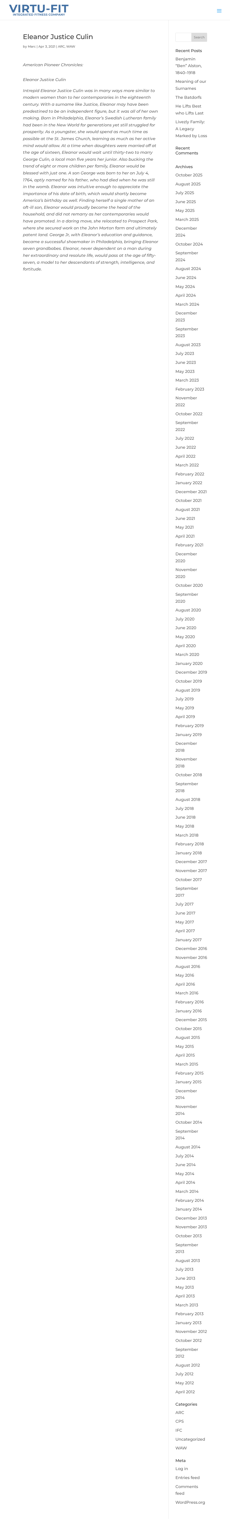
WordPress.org (190, 1502)
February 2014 (189, 1200)
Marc (32, 46)
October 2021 (188, 500)
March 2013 (186, 1305)
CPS (179, 1421)
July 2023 (184, 353)
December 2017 (191, 861)
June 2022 (185, 447)
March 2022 (187, 465)
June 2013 (185, 1278)
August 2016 (187, 966)
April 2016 (185, 984)
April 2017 (185, 930)
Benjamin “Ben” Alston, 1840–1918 (188, 66)
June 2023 (185, 362)
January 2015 (188, 1081)
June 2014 (185, 1164)
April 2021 (185, 536)
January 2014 (188, 1209)
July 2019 (184, 699)
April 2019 (185, 716)
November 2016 (191, 957)
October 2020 (189, 585)
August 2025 (188, 184)
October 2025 (188, 175)
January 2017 (188, 939)
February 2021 (189, 545)
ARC (61, 46)
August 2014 (187, 1147)
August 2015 (187, 1037)
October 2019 (188, 681)
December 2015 (191, 1019)
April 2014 (185, 1182)
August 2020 (188, 610)
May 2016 (184, 975)
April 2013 (185, 1296)
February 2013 (189, 1313)
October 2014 (188, 1122)
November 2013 (191, 1226)
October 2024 (189, 244)
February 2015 (189, 1073)
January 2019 (188, 734)
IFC (178, 1430)
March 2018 (187, 835)
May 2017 (184, 922)
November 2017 (191, 870)
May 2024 (185, 286)
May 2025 (185, 210)
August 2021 (187, 509)
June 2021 (185, 518)
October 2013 (188, 1235)
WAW (70, 46)
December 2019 (191, 672)
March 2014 (187, 1191)
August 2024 (188, 268)
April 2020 (185, 645)
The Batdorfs (188, 97)
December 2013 (191, 1218)
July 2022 (184, 438)
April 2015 (185, 1055)
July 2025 (184, 192)
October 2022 (188, 413)
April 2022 (185, 456)
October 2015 (188, 1028)
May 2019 (184, 708)
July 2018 (184, 808)
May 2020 (185, 636)
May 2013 (184, 1287)
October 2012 (188, 1340)
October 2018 (188, 774)
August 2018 (187, 799)
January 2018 (188, 853)
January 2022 (188, 482)
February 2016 (189, 1002)
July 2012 (184, 1374)
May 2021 (184, 527)
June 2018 (185, 817)
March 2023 (187, 380)
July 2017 (184, 904)
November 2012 (191, 1331)
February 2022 (189, 474)
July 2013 (184, 1269)
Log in (181, 1468)
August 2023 (188, 344)
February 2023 (189, 389)
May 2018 (184, 826)
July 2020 (185, 619)
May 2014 (184, 1173)
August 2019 (187, 690)
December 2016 (191, 948)
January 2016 (188, 1011)
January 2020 (189, 663)
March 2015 (186, 1064)
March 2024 (187, 304)
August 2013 (187, 1260)
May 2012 (184, 1383)
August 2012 (187, 1365)
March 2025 (187, 219)
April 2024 (185, 295)
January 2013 (188, 1322)
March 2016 (186, 993)
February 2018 (189, 844)
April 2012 (185, 1391)
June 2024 (185, 277)
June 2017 (185, 913)
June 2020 (185, 627)
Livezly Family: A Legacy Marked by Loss (191, 128)
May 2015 (184, 1046)
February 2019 (189, 725)
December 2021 (191, 491)
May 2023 (185, 371)
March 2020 (187, 654)
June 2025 (185, 201)
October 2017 (188, 879)
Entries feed (187, 1477)
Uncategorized (190, 1439)
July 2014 (184, 1156)
